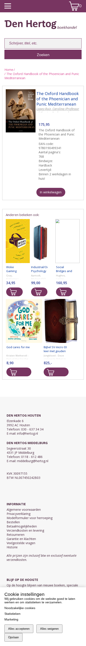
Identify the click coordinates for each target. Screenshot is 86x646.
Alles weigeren (49, 628)
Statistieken (12, 613)
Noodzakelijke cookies (19, 608)
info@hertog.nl (27, 433)
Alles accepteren (19, 628)
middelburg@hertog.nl (32, 461)
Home (8, 70)
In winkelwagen (51, 192)
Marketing (11, 619)
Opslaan (13, 637)
